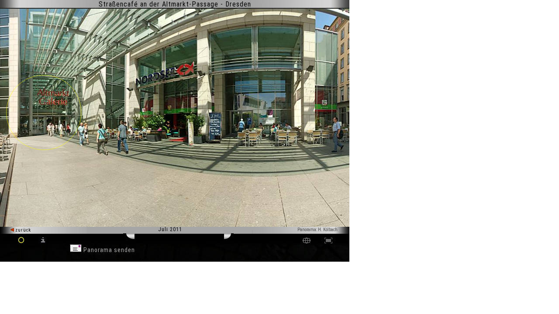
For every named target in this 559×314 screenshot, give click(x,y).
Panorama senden (108, 249)
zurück (22, 230)
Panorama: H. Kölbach (317, 229)
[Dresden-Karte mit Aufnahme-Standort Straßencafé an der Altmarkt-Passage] (307, 241)
